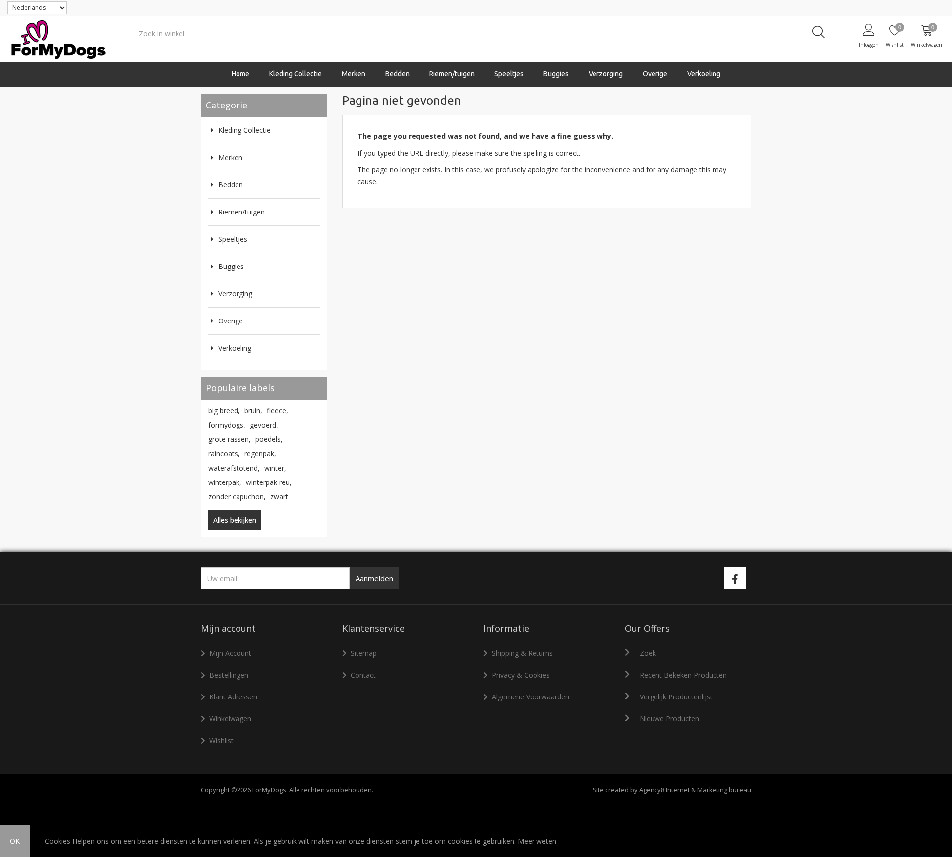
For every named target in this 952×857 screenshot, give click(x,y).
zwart (279, 496)
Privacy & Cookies (521, 675)
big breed (224, 410)
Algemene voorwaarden (530, 696)
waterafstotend (234, 468)
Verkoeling (703, 74)
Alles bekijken (234, 520)
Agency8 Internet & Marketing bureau (695, 789)
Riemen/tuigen (241, 211)
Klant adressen (233, 696)
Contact (363, 675)
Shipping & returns (522, 653)
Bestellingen (228, 675)
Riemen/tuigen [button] (452, 74)
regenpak (260, 453)
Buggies (556, 74)
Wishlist (221, 740)
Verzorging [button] (606, 74)
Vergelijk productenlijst (676, 696)
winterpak (224, 482)
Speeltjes (232, 239)
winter (275, 468)
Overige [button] (655, 74)
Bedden (397, 74)
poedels (269, 439)
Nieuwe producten (669, 718)
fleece (277, 410)
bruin (253, 410)
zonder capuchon (237, 496)
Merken (230, 157)
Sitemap (364, 653)
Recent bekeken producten (683, 675)
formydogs (226, 424)
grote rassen (229, 439)
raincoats (224, 453)
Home (240, 74)
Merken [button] (353, 74)
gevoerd (264, 424)
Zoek (648, 653)
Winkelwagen (230, 718)
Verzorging (235, 293)
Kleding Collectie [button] (295, 74)
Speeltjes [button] (509, 74)
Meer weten (537, 841)
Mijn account (230, 653)
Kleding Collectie (244, 130)
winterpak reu (269, 482)
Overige (230, 320)
